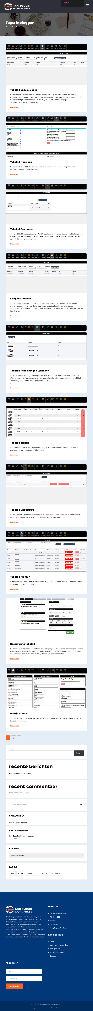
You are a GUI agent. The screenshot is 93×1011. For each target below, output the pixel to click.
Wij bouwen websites (58, 913)
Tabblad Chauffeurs (22, 509)
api (12, 873)
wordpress (56, 873)
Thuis (8, 27)
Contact (53, 956)
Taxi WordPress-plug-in (18, 822)
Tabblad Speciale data (23, 90)
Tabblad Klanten (20, 577)
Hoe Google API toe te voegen (20, 773)
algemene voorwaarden (59, 945)
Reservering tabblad (22, 644)
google (20, 873)
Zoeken (12, 749)
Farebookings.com (56, 1004)
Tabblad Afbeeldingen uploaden (29, 370)
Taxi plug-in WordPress (58, 928)
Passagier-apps (55, 924)
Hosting (53, 920)
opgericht (43, 873)
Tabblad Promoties (21, 229)
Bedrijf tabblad (19, 713)
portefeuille (16, 27)
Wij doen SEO (55, 917)
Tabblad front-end (21, 162)
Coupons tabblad (20, 298)
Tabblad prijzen (19, 442)
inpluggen (31, 873)
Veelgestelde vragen (57, 952)
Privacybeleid (55, 949)
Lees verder (14, 107)
